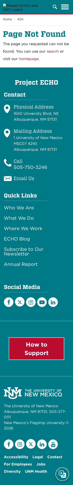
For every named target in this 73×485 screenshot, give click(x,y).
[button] (55, 7)
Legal (38, 457)
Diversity (12, 471)
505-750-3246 (30, 167)
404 (20, 19)
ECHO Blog (17, 239)
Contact (54, 457)
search (53, 51)
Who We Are (19, 207)
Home (7, 19)
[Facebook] (8, 302)
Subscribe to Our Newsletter (23, 251)
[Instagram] (31, 302)
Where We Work (23, 228)
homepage (29, 58)
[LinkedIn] (53, 302)
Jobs (41, 464)
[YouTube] (42, 302)
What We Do (19, 218)
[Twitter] (20, 302)
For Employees (18, 464)
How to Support (36, 348)
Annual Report (21, 264)
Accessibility (16, 457)
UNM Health (36, 471)
